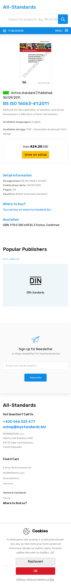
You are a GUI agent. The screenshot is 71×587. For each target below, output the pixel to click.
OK (35, 571)
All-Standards (19, 7)
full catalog (11, 259)
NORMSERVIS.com (13, 473)
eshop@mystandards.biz (24, 427)
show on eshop (35, 155)
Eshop (7, 498)
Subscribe (35, 377)
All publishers (11, 478)
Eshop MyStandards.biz (17, 467)
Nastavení (35, 561)
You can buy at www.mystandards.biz (27, 209)
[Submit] (63, 19)
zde (52, 579)
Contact (8, 483)
